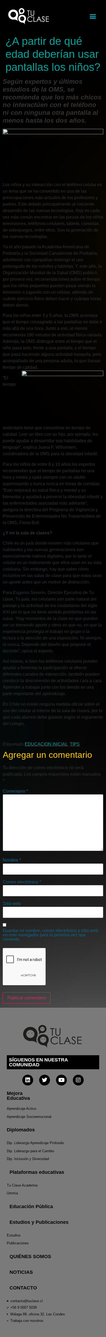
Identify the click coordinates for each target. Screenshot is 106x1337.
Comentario (15, 791)
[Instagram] (78, 1080)
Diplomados (21, 1129)
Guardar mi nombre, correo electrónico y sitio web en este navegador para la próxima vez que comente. (50, 935)
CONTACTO (23, 1288)
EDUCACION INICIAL (46, 744)
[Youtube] (61, 1080)
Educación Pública (31, 1206)
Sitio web (12, 904)
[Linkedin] (27, 1080)
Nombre (12, 860)
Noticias (21, 1272)
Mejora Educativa (18, 1096)
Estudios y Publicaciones (39, 1222)
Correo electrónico (22, 882)
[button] (93, 16)
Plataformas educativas (37, 1172)
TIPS (75, 744)
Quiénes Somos (30, 1256)
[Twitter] (44, 1080)
